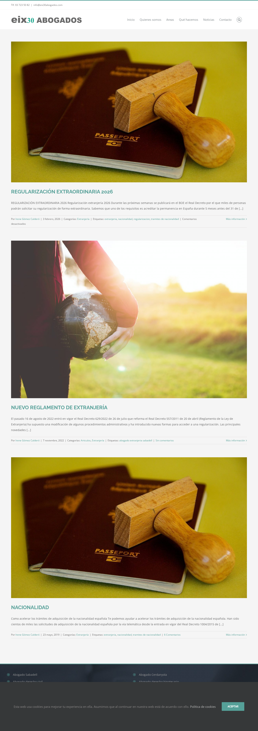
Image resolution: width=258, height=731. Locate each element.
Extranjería (83, 219)
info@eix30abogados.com (47, 5)
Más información (235, 219)
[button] (239, 19)
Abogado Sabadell (25, 675)
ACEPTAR (233, 706)
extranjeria (111, 219)
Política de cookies (203, 707)
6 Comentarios (172, 634)
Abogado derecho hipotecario (159, 682)
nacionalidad (125, 219)
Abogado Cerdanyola (153, 675)
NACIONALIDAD (30, 607)
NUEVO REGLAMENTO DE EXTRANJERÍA (59, 407)
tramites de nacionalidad (165, 219)
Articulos (86, 440)
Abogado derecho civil (28, 682)
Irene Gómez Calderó (28, 219)
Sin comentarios (165, 440)
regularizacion (142, 219)
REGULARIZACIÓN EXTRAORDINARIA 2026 (62, 192)
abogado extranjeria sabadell (135, 440)
